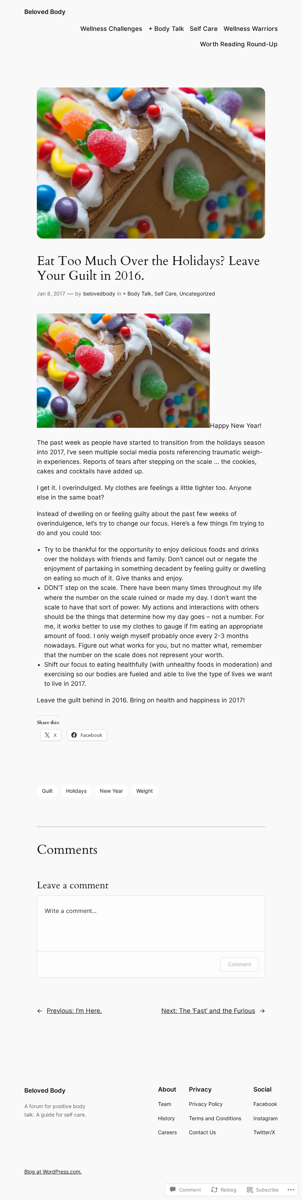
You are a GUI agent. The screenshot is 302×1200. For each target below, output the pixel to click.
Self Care (165, 293)
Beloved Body (45, 11)
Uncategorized (197, 293)
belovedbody (99, 293)
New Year (111, 791)
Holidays (76, 791)
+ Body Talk (137, 293)
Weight (144, 791)
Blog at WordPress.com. (53, 1171)
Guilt (47, 791)
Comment (239, 964)
